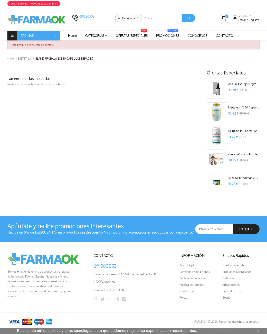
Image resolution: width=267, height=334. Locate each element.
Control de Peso (232, 291)
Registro (254, 19)
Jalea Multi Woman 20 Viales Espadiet (244, 177)
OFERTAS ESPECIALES (132, 34)
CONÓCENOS (198, 36)
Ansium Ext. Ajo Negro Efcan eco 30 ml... (244, 84)
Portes (183, 297)
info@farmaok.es (104, 281)
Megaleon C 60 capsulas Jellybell (244, 107)
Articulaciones (231, 284)
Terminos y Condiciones (194, 271)
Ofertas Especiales (234, 265)
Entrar (242, 19)
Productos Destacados (236, 271)
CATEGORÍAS (94, 36)
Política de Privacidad (192, 278)
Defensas (228, 278)
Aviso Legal (186, 265)
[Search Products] (188, 18)
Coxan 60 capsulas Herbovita (244, 154)
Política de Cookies (191, 284)
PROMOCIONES (167, 34)
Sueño (226, 297)
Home (72, 36)
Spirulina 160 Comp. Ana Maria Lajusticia (244, 131)
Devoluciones (188, 291)
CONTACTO (224, 36)
